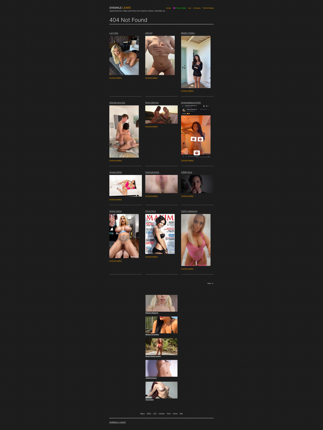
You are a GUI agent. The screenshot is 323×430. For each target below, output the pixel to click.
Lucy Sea (113, 33)
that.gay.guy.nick (117, 102)
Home (168, 8)
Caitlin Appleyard (189, 211)
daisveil (148, 33)
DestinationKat (152, 172)
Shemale (120, 7)
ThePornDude (208, 8)
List (189, 8)
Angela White (115, 172)
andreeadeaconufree (191, 102)
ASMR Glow (186, 172)
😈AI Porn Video (179, 8)
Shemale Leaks (117, 422)
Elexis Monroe (152, 102)
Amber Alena (115, 211)
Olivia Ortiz (150, 211)
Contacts (196, 8)
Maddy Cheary (188, 33)
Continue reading (115, 78)
